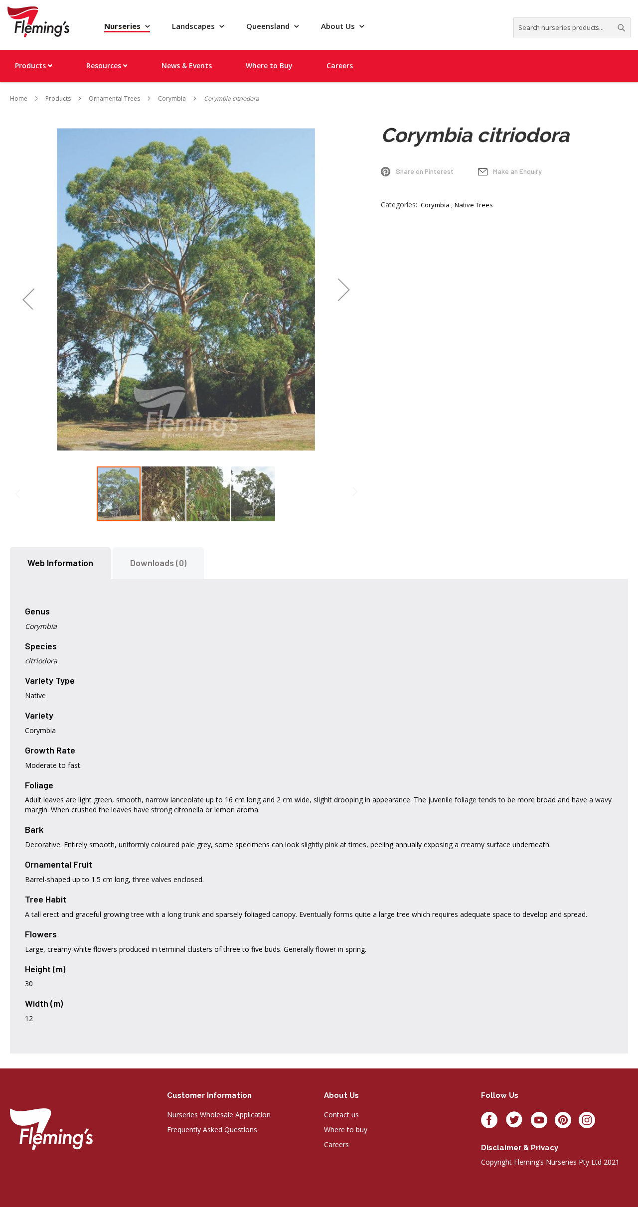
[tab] (60, 563)
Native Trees (474, 204)
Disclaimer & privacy (519, 1147)
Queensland (269, 26)
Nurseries (123, 26)
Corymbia (435, 204)
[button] (28, 289)
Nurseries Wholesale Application (219, 1114)
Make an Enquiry (517, 171)
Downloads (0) (158, 562)
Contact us (341, 1114)
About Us (339, 26)
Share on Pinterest (425, 171)
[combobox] (572, 27)
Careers (336, 1144)
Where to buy (345, 1129)
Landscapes (194, 26)
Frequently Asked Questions (212, 1129)
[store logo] (38, 21)
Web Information (60, 562)
